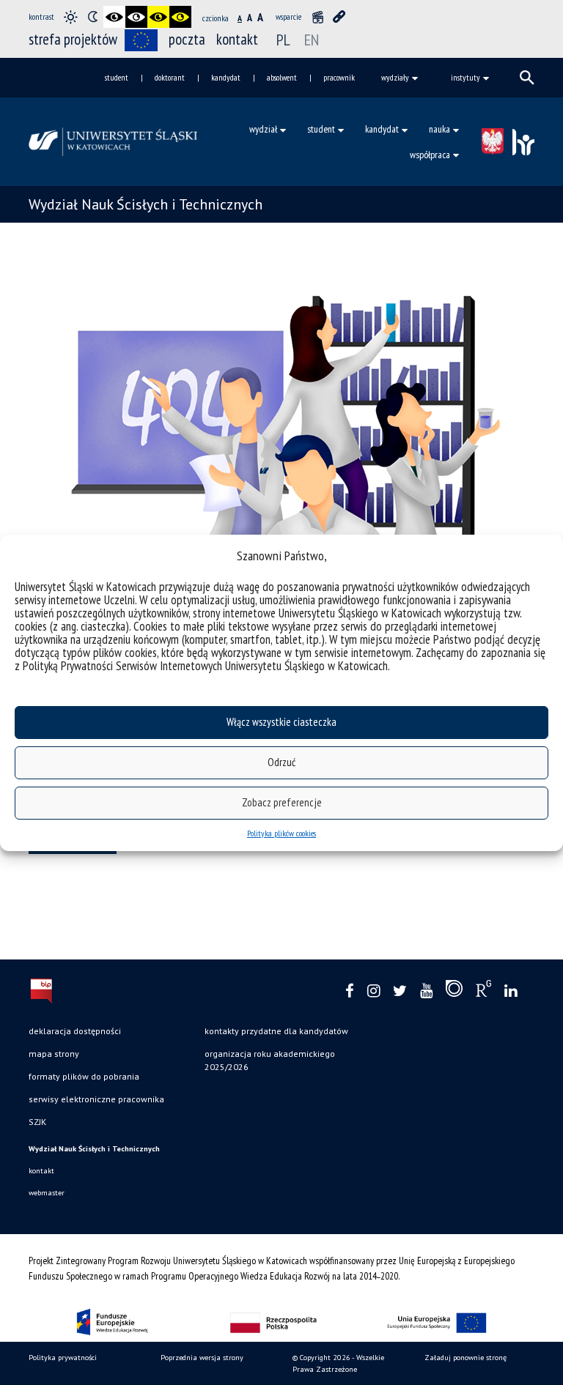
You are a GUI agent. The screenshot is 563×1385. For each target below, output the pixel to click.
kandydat (225, 77)
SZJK (37, 1121)
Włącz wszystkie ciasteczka (281, 722)
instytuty (465, 77)
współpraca (430, 154)
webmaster (47, 1193)
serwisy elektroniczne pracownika (96, 1098)
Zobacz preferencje (282, 802)
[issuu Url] (454, 991)
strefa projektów (73, 39)
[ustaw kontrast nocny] (92, 17)
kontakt (237, 39)
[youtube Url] (426, 991)
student (116, 77)
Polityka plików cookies (281, 833)
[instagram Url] (373, 991)
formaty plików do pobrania (84, 1076)
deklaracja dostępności (75, 1030)
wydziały (395, 77)
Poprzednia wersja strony (202, 1357)
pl (283, 39)
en (311, 39)
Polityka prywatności (63, 1357)
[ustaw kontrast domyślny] (70, 17)
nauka (439, 128)
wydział (263, 128)
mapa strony (54, 1053)
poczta (187, 39)
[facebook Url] (349, 991)
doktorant (170, 77)
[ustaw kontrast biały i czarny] (136, 17)
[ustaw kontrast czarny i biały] (114, 17)
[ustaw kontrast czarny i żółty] (158, 17)
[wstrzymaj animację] (317, 17)
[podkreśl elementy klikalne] (339, 17)
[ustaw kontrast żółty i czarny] (180, 17)
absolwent (282, 77)
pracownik (339, 77)
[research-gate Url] (483, 991)
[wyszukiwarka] (527, 77)
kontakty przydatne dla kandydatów (276, 1030)
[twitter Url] (400, 991)
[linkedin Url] (510, 991)
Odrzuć (281, 762)
